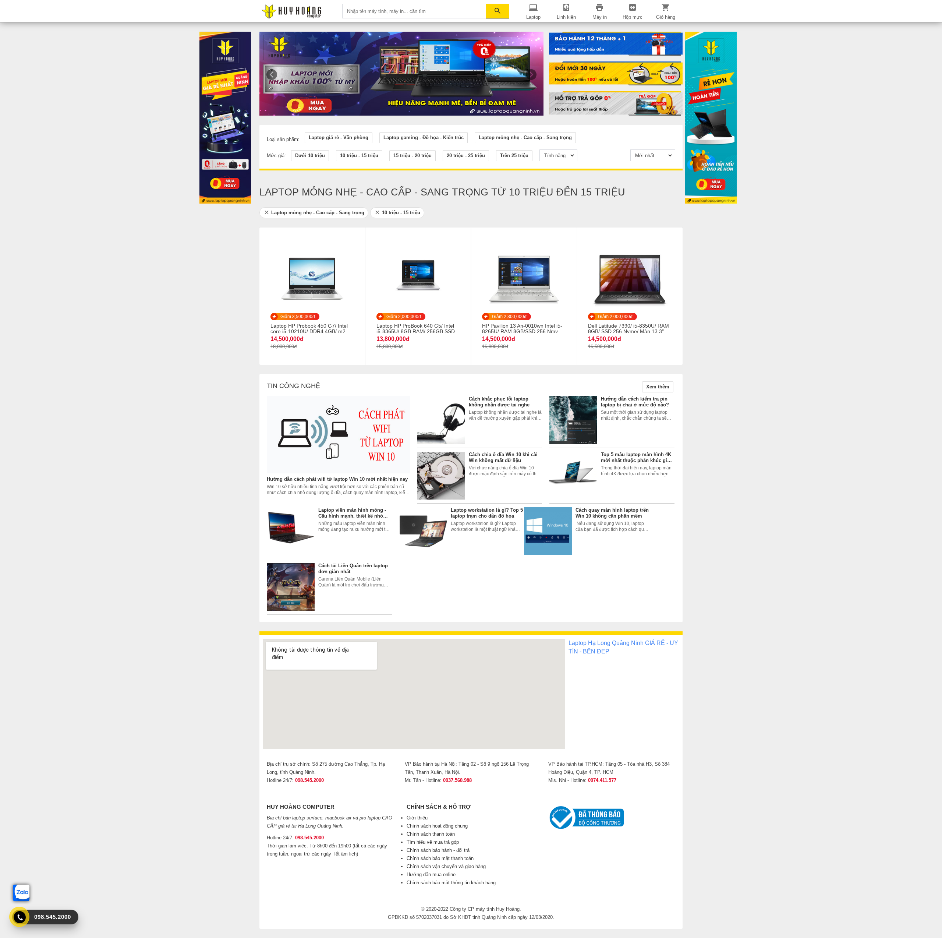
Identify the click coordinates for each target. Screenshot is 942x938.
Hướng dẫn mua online (431, 874)
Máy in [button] (599, 17)
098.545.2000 (309, 780)
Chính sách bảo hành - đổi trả (438, 850)
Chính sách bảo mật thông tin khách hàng (451, 882)
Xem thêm (657, 386)
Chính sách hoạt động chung (437, 826)
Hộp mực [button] (632, 17)
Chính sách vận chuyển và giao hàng (446, 866)
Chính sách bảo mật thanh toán (440, 858)
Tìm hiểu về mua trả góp (433, 842)
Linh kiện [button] (566, 17)
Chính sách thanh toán (431, 834)
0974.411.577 (602, 780)
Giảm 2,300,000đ (509, 316)
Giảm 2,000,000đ (403, 316)
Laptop (533, 17)
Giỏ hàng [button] (665, 17)
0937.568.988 (457, 780)
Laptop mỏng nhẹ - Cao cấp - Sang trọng (317, 212)
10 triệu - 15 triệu (401, 212)
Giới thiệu (417, 818)
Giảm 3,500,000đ (297, 316)
